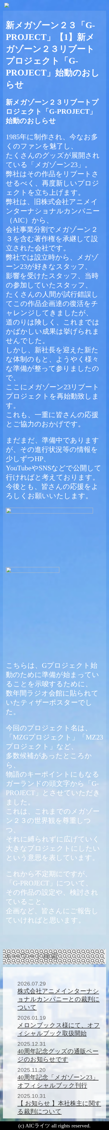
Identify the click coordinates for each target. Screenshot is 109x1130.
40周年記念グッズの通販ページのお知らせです (58, 1055)
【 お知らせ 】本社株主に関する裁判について (59, 1107)
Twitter (50, 943)
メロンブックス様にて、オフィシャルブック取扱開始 (58, 1029)
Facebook (73, 943)
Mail (62, 943)
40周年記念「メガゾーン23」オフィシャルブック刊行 (58, 1081)
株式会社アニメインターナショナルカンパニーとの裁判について (58, 999)
